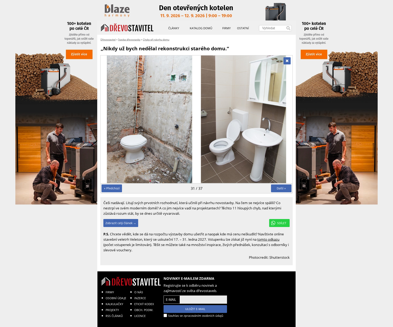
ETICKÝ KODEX (144, 304)
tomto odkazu (268, 239)
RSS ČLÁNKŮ (114, 316)
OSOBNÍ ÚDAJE (116, 298)
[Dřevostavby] (127, 27)
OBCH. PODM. (143, 310)
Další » (281, 188)
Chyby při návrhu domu (156, 39)
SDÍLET (281, 223)
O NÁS (138, 292)
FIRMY (110, 292)
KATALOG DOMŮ (201, 28)
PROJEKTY (112, 310)
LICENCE (140, 316)
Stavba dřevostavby (129, 39)
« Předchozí (112, 188)
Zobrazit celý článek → (120, 223)
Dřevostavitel (108, 39)
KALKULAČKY (114, 304)
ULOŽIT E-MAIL (195, 309)
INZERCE (140, 298)
